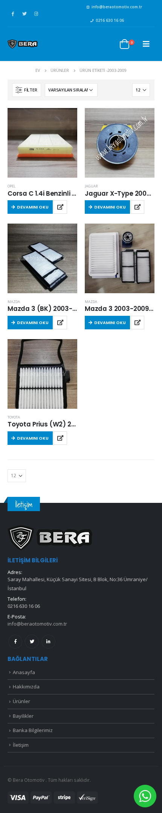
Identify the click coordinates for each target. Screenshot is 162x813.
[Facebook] (13, 13)
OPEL (11, 186)
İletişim (21, 744)
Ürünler (21, 701)
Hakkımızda (26, 686)
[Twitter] (24, 13)
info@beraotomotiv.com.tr (117, 6)
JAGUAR (91, 186)
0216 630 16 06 (110, 20)
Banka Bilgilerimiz (33, 730)
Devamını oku (33, 207)
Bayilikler (23, 716)
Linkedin (48, 642)
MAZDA (14, 301)
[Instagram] (36, 13)
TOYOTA (14, 417)
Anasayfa (24, 672)
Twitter (32, 642)
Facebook (15, 642)
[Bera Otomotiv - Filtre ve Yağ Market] (23, 44)
